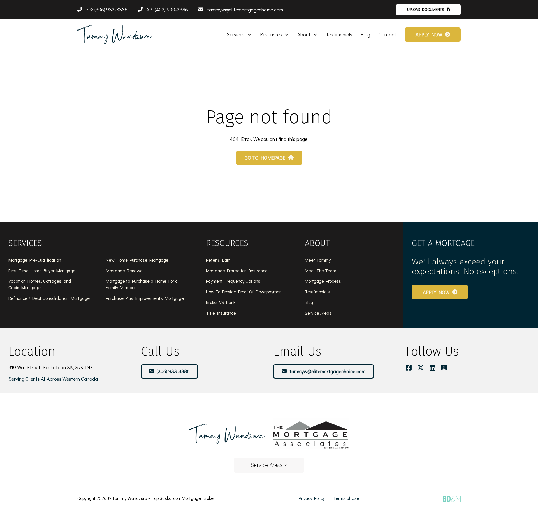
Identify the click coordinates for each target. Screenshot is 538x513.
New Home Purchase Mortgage (137, 260)
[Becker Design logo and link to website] (452, 498)
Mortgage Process (323, 281)
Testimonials (339, 34)
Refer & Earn (218, 260)
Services (236, 34)
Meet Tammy (318, 260)
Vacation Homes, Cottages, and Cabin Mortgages (39, 284)
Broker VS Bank (220, 302)
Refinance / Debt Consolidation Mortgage (49, 298)
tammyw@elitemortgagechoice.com (327, 371)
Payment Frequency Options (233, 281)
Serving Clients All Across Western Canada (53, 378)
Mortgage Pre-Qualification (34, 260)
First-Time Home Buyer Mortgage (41, 270)
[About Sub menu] (315, 34)
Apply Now (429, 34)
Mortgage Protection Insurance (237, 270)
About (303, 34)
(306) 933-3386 (173, 371)
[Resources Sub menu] (286, 34)
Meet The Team (320, 270)
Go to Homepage (265, 157)
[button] (269, 465)
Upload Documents (425, 9)
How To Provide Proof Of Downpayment (244, 291)
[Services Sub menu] (249, 34)
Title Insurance (221, 313)
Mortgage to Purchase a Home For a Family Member (142, 284)
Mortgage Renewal (124, 270)
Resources (271, 34)
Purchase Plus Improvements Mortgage (145, 298)
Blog (365, 34)
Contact (387, 34)
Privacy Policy (312, 498)
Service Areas (318, 313)
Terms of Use (346, 498)
